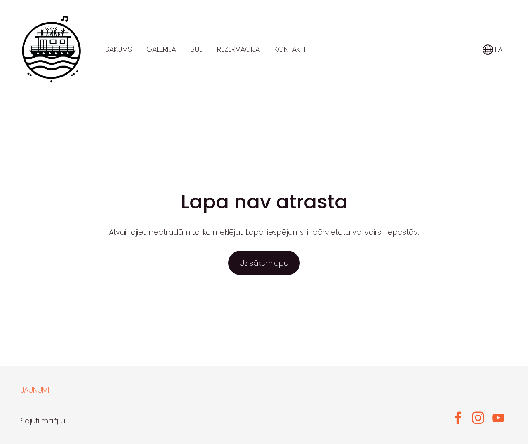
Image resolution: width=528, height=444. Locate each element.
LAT (499, 49)
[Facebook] (458, 418)
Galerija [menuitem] (161, 49)
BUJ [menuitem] (197, 49)
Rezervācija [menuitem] (238, 49)
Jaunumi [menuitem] (35, 390)
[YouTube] (498, 418)
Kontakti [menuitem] (289, 49)
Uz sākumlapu (264, 263)
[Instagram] (478, 418)
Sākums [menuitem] (118, 49)
